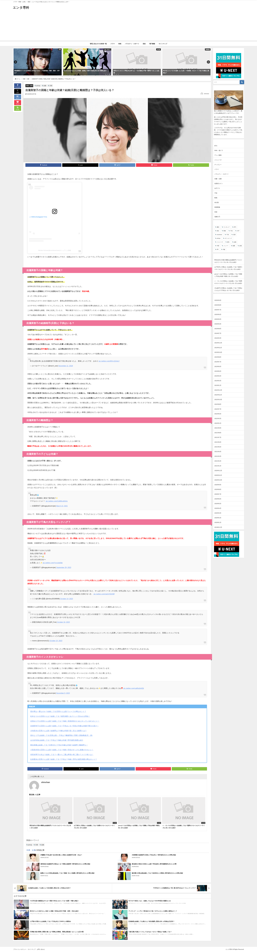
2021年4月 (217, 451)
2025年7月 (217, 309)
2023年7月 (217, 361)
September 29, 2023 (63, 567)
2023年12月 (218, 342)
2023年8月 (217, 357)
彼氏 (228, 242)
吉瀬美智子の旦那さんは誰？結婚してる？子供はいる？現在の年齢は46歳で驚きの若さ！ (64, 726)
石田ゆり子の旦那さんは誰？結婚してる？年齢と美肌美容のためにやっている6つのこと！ (64, 721)
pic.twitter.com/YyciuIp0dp (53, 563)
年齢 (224, 249)
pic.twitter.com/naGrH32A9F (104, 594)
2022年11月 (218, 395)
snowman (219, 234)
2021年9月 (217, 428)
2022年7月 (217, 409)
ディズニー (217, 164)
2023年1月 (217, 385)
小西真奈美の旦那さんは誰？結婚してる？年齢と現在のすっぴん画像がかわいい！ (61, 750)
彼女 (218, 230)
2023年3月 (217, 380)
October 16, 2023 (63, 622)
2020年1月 (217, 522)
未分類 (216, 202)
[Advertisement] (128, 26)
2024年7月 (217, 333)
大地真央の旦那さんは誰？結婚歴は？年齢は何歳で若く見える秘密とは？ (58, 730)
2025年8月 (217, 305)
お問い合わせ (41, 949)
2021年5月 (217, 447)
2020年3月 (217, 513)
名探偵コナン (218, 183)
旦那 (51, 85)
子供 (227, 234)
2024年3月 (217, 338)
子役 (215, 193)
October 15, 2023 (55, 640)
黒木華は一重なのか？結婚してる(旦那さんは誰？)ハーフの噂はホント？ (58, 711)
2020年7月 (217, 494)
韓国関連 (217, 207)
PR (217, 249)
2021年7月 (217, 437)
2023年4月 (217, 376)
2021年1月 (217, 466)
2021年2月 (217, 461)
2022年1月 (217, 423)
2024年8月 (217, 328)
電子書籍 (152, 43)
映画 (119, 43)
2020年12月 (218, 470)
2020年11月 (218, 475)
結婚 (45, 85)
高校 (224, 230)
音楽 (144, 43)
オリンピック (228, 238)
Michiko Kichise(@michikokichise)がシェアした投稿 (54, 250)
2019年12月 (218, 527)
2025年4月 (217, 324)
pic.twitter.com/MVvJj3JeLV (109, 361)
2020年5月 (217, 503)
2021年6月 (217, 442)
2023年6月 (217, 366)
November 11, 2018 (65, 366)
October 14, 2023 (66, 598)
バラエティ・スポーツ (132, 43)
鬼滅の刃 (217, 216)
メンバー (225, 245)
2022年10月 (218, 399)
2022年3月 (217, 418)
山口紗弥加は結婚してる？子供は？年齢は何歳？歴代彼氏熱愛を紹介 (56, 740)
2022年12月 (218, 390)
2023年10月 (218, 352)
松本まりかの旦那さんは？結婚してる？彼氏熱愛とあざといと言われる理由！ (60, 716)
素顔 (218, 227)
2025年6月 (217, 314)
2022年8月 (217, 404)
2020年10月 (218, 480)
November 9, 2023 (63, 693)
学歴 (218, 245)
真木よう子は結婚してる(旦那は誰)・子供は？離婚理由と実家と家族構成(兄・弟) (61, 735)
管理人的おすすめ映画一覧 (98, 43)
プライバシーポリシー (19, 949)
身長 (240, 245)
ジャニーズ (217, 160)
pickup (38, 85)
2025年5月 (217, 319)
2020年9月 (217, 484)
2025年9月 (217, 300)
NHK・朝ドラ (218, 150)
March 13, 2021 (62, 506)
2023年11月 (218, 347)
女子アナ (217, 188)
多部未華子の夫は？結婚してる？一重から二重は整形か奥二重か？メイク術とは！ (61, 754)
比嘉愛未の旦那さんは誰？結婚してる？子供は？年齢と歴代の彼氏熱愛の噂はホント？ (63, 759)
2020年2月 (217, 517)
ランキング (226, 227)
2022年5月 (217, 413)
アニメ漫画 (217, 155)
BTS (215, 145)
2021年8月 (217, 432)
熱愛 (234, 245)
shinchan (206, 93)
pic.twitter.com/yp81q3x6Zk (133, 688)
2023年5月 (217, 371)
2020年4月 (217, 508)
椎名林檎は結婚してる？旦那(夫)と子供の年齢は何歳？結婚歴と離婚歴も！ (59, 745)
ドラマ (112, 43)
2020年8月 (217, 489)
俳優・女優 (29, 85)
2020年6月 (217, 499)
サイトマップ (163, 43)
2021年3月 (217, 456)
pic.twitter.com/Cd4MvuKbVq (56, 501)
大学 (238, 230)
